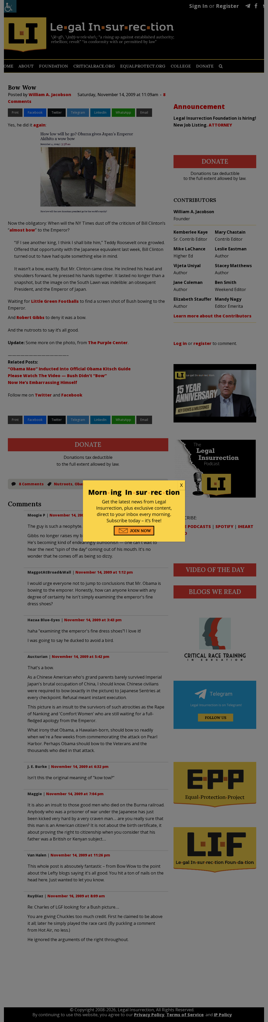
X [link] (181, 485)
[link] (134, 485)
